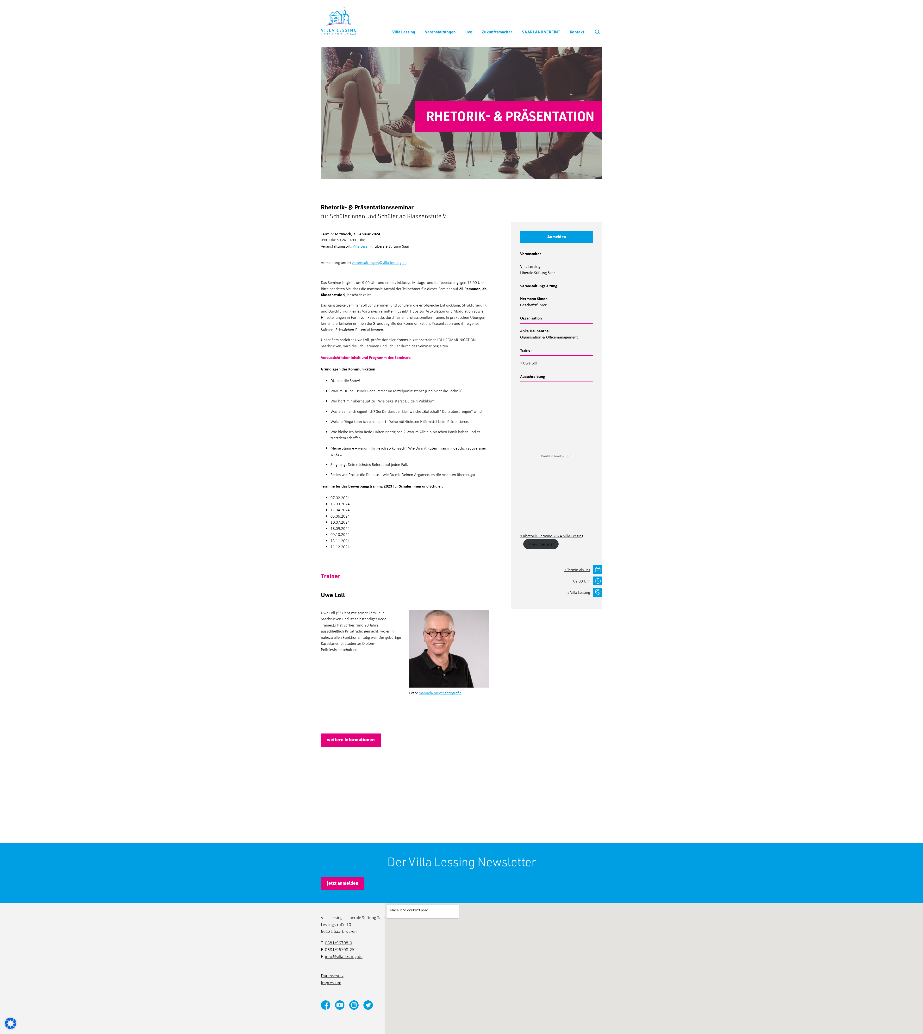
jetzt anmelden (342, 883)
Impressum (331, 982)
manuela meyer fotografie (440, 693)
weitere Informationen (351, 739)
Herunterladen (542, 544)
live (468, 31)
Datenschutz (332, 975)
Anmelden (556, 236)
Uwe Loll (530, 363)
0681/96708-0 (338, 943)
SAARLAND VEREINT (541, 31)
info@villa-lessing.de (343, 956)
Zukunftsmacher (497, 31)
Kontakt (577, 31)
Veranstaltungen (440, 31)
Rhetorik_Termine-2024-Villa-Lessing (553, 536)
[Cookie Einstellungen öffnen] (10, 1023)
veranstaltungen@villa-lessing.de (379, 262)
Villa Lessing (403, 31)
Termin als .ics (578, 569)
